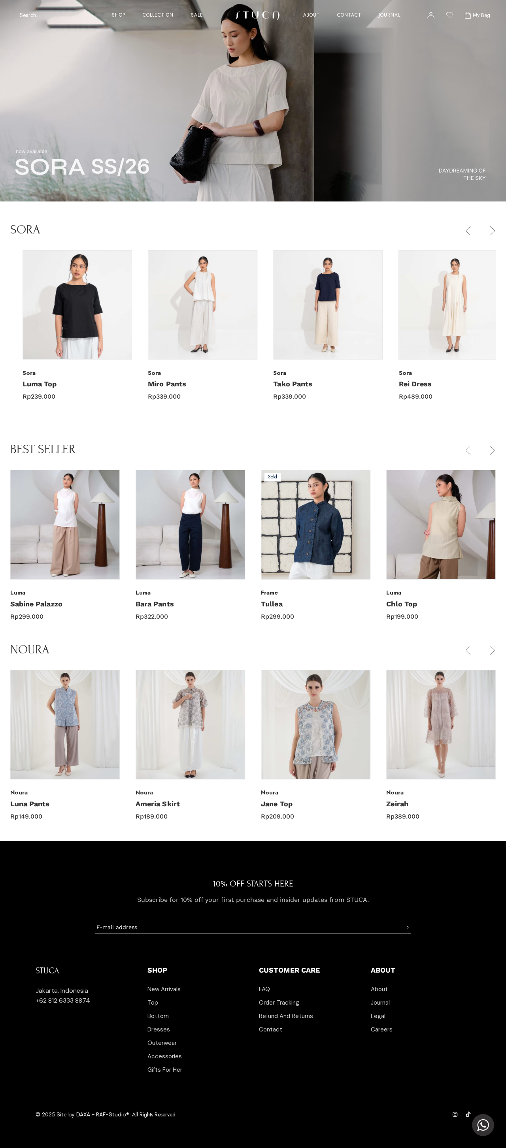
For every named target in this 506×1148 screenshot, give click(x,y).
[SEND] (407, 928)
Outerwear (162, 1043)
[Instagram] (456, 1114)
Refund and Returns (286, 1016)
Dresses (158, 1029)
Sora (16, 373)
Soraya (398, 804)
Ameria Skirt (32, 804)
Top (152, 1003)
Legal (378, 1016)
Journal (380, 1003)
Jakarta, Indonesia (62, 990)
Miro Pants (155, 384)
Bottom (158, 1016)
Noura (19, 792)
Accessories (164, 1056)
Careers (382, 1029)
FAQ (264, 989)
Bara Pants (29, 604)
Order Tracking (279, 1003)
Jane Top (151, 804)
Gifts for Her (164, 1070)
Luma (17, 592)
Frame (144, 592)
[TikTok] (468, 1114)
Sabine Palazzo (412, 604)
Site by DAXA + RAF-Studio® (93, 1114)
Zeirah (272, 804)
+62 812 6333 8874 (63, 1000)
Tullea (146, 604)
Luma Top (27, 384)
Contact (270, 1029)
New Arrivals (164, 989)
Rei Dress (402, 384)
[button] (468, 230)
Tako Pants (280, 384)
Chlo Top (276, 604)
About (379, 989)
